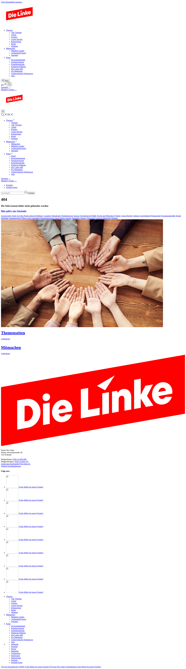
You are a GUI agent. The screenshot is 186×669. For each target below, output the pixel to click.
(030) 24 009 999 (19, 459)
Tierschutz (91, 218)
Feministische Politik (88, 216)
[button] (5, 85)
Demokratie (56, 216)
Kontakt (9, 185)
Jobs (13, 642)
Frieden (117, 216)
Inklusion (15, 651)
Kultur (178, 216)
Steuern (83, 218)
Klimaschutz (156, 216)
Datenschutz (16, 658)
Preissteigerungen (47, 218)
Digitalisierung (67, 216)
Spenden (14, 621)
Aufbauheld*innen (18, 619)
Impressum (15, 656)
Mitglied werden (17, 617)
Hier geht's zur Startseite (13, 211)
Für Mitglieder (17, 637)
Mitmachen (10, 615)
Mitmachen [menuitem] (10, 48)
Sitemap (14, 660)
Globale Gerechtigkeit (141, 216)
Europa (76, 216)
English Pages (11, 187)
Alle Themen (16, 599)
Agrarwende (6, 216)
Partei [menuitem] (8, 58)
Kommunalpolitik (168, 216)
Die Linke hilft (17, 635)
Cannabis (47, 216)
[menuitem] (10, 120)
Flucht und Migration (105, 216)
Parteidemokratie (18, 631)
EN (2, 85)
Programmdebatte (18, 626)
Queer (57, 218)
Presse (13, 649)
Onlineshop (15, 653)
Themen (9, 596)
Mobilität (4, 218)
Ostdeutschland (15, 218)
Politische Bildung (18, 633)
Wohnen (114, 218)
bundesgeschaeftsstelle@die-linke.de (15, 464)
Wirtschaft (106, 218)
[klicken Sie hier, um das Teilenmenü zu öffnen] (3, 111)
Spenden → (6, 87)
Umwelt (99, 218)
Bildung (39, 216)
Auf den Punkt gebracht (26, 216)
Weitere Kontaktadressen (11, 466)
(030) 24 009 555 (21, 462)
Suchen (31, 193)
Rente (62, 218)
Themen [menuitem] (9, 30)
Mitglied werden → (9, 90)
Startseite (14, 644)
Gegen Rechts (126, 216)
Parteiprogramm (17, 628)
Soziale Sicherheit (72, 218)
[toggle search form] (9, 84)
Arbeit (13, 216)
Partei (8, 624)
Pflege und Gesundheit (31, 218)
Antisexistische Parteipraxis (22, 640)
